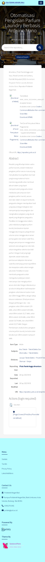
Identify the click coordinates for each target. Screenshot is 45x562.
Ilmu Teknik (23, 349)
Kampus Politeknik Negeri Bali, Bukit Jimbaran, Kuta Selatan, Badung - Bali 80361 (21, 499)
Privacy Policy (7, 468)
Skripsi (29, 361)
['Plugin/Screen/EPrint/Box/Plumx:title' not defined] (26, 416)
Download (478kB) (26, 117)
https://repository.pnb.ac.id (26, 152)
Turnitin (4, 464)
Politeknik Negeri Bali (12, 492)
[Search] (39, 47)
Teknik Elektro (33, 353)
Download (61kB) (26, 147)
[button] (11, 405)
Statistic (4, 459)
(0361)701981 (9, 506)
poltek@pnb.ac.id (10, 510)
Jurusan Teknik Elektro (27, 358)
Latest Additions (7, 473)
